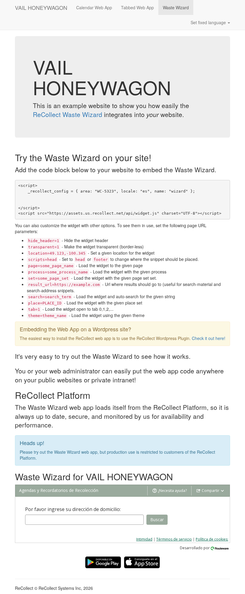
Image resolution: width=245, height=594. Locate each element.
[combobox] (84, 520)
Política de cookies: (212, 539)
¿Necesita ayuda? (172, 490)
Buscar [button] (157, 519)
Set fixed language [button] (209, 22)
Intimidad (144, 539)
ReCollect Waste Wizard (67, 114)
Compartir (210, 490)
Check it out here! (208, 338)
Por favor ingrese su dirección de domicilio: (73, 509)
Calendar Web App (94, 7)
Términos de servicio (174, 539)
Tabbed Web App (137, 7)
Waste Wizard (176, 7)
